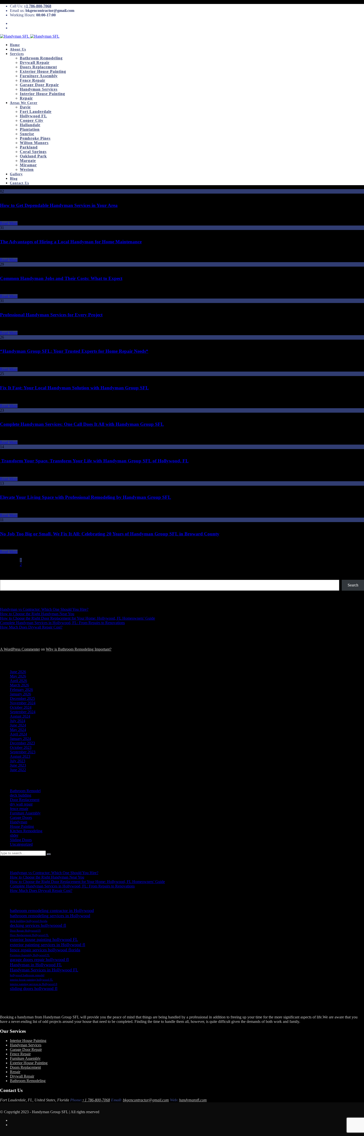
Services (17, 54)
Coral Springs (33, 152)
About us (18, 49)
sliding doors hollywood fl (33, 988)
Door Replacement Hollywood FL (29, 935)
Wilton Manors (34, 143)
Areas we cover (23, 103)
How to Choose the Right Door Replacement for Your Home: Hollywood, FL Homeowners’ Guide (77, 618)
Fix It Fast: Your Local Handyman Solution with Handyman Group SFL (74, 387)
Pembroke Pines (35, 138)
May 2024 (18, 730)
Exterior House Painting (43, 71)
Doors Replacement (38, 67)
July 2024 (17, 721)
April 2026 (18, 681)
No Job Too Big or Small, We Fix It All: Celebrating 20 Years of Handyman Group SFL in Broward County (109, 533)
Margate (28, 160)
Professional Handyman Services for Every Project (51, 314)
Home (15, 45)
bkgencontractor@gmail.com (146, 1100)
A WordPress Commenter (20, 649)
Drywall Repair (35, 62)
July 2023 (17, 761)
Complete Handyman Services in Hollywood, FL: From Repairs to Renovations (62, 623)
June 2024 (18, 725)
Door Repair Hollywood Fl (25, 930)
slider (14, 835)
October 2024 (20, 707)
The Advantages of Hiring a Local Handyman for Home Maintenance (71, 241)
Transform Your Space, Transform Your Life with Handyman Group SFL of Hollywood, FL (94, 460)
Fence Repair (32, 80)
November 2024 (22, 703)
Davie (25, 107)
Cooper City (31, 120)
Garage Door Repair (39, 85)
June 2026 (18, 672)
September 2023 (22, 752)
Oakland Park (33, 156)
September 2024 (22, 712)
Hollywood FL (33, 116)
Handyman (18, 822)
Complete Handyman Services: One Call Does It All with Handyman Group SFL (82, 424)
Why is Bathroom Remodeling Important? (78, 649)
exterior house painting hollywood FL (44, 939)
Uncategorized (21, 844)
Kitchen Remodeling (26, 831)
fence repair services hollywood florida (45, 949)
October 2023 (20, 747)
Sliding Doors (21, 840)
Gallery (16, 174)
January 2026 (20, 694)
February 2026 (21, 689)
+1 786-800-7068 (37, 6)
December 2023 (22, 743)
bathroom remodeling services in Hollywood (50, 915)
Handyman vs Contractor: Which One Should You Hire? (44, 609)
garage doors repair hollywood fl (39, 959)
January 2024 (20, 738)
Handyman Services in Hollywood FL (44, 969)
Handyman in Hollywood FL (36, 964)
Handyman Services (38, 89)
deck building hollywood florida (28, 920)
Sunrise (27, 134)
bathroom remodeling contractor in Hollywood (52, 910)
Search (6, 577)
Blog (14, 178)
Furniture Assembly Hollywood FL (30, 955)
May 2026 (18, 676)
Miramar (28, 165)
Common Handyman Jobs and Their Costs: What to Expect (61, 278)
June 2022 (18, 770)
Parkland (29, 147)
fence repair (19, 809)
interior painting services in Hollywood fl (33, 984)
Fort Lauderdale (36, 111)
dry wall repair (21, 804)
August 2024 (20, 716)
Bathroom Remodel (25, 791)
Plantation (30, 129)
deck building (20, 795)
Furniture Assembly (39, 76)
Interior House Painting (42, 94)
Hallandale (30, 125)
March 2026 (19, 685)
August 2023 (20, 756)
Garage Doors (21, 817)
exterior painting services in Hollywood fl (47, 944)
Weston (27, 169)
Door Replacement (24, 800)
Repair (26, 98)
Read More (9, 223)
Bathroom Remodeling (41, 58)
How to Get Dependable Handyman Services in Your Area (59, 205)
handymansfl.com (193, 1100)
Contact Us (19, 183)
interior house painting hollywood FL (31, 979)
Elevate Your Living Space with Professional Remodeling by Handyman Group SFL (85, 497)
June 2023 (18, 765)
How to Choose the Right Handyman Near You (37, 614)
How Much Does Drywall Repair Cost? (31, 627)
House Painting (22, 826)
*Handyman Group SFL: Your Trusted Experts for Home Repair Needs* (74, 351)
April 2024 (18, 734)
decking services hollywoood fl (38, 925)
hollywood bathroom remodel (27, 975)
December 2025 (22, 698)
